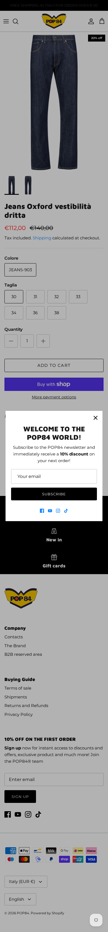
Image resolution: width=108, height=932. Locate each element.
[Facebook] (42, 511)
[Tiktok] (66, 511)
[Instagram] (58, 511)
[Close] (95, 418)
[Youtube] (50, 511)
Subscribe (54, 494)
